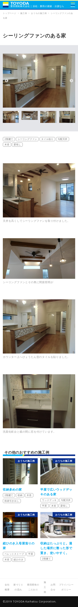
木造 (7, 144)
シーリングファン (27, 139)
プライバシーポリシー (66, 587)
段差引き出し (12, 500)
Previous (7, 81)
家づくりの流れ (18, 587)
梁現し (17, 144)
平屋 (44, 505)
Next (71, 81)
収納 (20, 495)
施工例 (45, 587)
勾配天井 (62, 139)
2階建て (9, 139)
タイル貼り (47, 139)
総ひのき (18, 559)
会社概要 (7, 587)
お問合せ (53, 587)
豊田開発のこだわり (33, 587)
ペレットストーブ (14, 553)
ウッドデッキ (49, 500)
